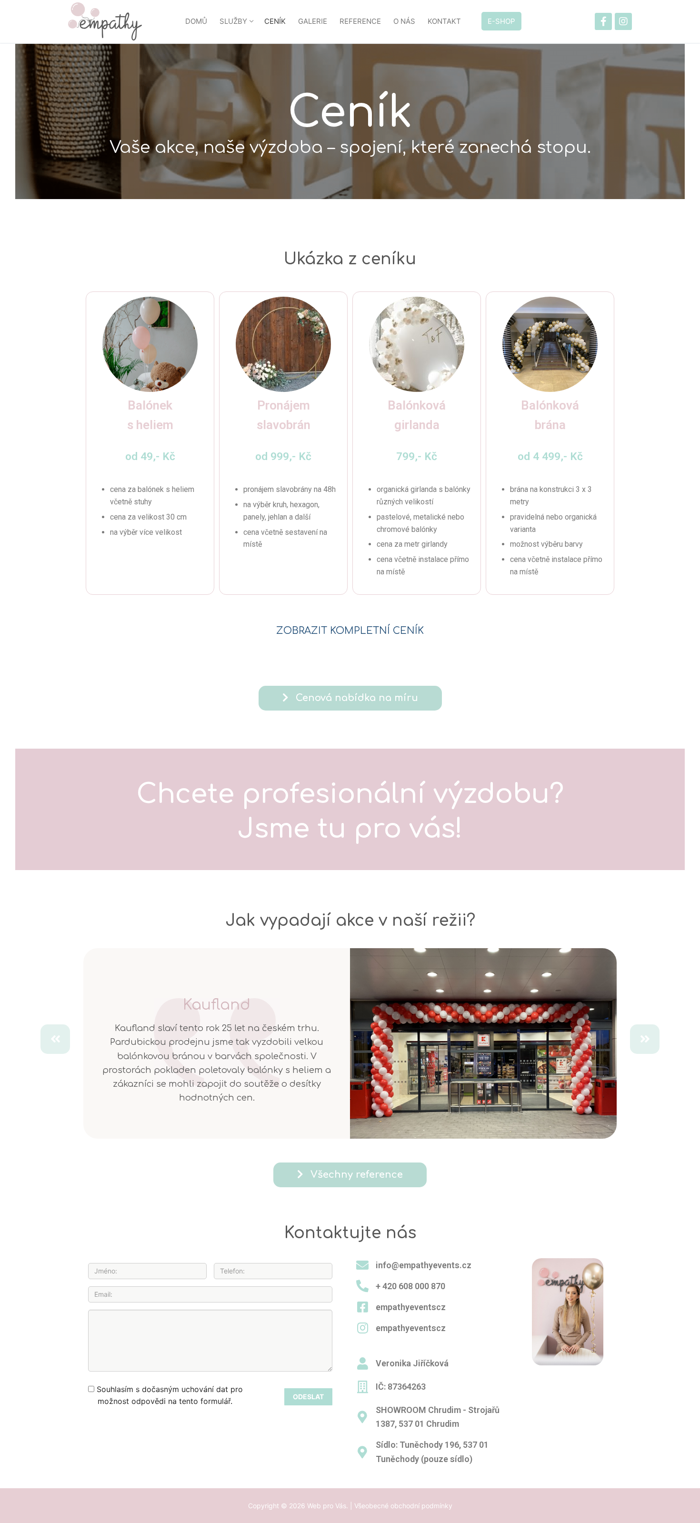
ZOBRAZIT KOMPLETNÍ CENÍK (350, 630)
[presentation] (55, 1039)
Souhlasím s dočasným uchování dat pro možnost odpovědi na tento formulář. (168, 1395)
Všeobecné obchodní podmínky (403, 1506)
